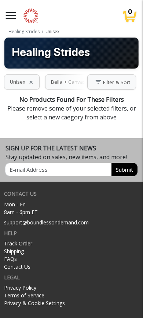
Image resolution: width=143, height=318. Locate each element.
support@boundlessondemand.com (46, 222)
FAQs (10, 258)
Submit (124, 169)
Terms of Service (24, 295)
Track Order (18, 243)
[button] (11, 15)
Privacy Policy (20, 287)
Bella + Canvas (72, 81)
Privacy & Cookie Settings (34, 303)
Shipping (14, 251)
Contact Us (17, 266)
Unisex (22, 81)
